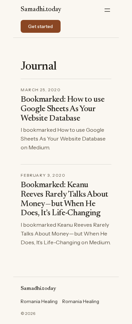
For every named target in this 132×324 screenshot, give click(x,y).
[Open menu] (107, 10)
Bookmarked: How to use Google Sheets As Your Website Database (62, 109)
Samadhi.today (41, 9)
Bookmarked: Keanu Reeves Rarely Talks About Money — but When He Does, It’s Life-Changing (64, 199)
